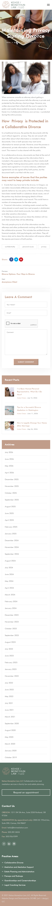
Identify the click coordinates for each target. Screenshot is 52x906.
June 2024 (9, 574)
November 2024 (12, 547)
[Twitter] (16, 259)
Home (8, 42)
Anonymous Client (9, 282)
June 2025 (9, 513)
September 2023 (12, 635)
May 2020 (9, 737)
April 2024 (9, 588)
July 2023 (9, 649)
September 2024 (12, 554)
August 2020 (10, 730)
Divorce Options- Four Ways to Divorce (18, 274)
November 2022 (12, 676)
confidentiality (10, 247)
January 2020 (10, 750)
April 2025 (9, 520)
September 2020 (12, 723)
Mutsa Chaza (21, 398)
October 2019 (11, 757)
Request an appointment (26, 792)
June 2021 (9, 710)
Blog (15, 42)
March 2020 (10, 744)
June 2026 (9, 459)
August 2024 (10, 561)
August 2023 (10, 642)
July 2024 (9, 567)
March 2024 (10, 595)
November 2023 (12, 622)
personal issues (28, 247)
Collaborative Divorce (13, 863)
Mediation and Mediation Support (18, 867)
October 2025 (11, 493)
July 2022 (9, 683)
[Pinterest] (21, 259)
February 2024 (11, 601)
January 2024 (10, 608)
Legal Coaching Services (14, 885)
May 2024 (9, 581)
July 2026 (9, 452)
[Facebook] (11, 259)
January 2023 (10, 669)
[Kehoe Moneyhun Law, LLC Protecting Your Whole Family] (13, 5)
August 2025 (10, 506)
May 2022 (9, 696)
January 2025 (10, 533)
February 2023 (11, 662)
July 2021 (9, 703)
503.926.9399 (12, 836)
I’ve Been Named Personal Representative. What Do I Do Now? (29, 392)
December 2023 (12, 615)
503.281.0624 (14, 832)
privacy (43, 247)
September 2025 (12, 500)
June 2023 (9, 656)
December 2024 (12, 540)
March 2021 (10, 717)
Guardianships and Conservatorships (20, 880)
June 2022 (9, 689)
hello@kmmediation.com (17, 828)
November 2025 (12, 486)
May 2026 (9, 466)
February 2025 (11, 527)
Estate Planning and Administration (19, 872)
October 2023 (11, 628)
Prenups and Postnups (13, 876)
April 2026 (9, 472)
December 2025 (12, 479)
